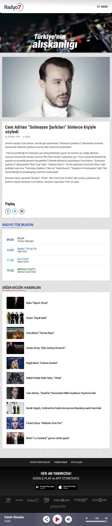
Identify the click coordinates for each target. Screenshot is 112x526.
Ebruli (20, 238)
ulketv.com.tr (19, 500)
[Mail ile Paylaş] (22, 211)
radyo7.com (33, 500)
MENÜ (104, 6)
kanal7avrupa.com (46, 500)
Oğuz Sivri (22, 251)
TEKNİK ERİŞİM (61, 462)
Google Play (45, 487)
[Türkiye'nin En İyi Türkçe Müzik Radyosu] (56, 42)
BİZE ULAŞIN (76, 462)
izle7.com (99, 500)
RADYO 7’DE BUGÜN (17, 224)
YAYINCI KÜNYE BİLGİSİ (40, 462)
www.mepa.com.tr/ (81, 500)
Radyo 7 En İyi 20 (26, 248)
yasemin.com (58, 507)
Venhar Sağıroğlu (25, 241)
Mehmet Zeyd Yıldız (26, 271)
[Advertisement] (56, 23)
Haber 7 (62, 500)
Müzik (28, 137)
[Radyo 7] (13, 7)
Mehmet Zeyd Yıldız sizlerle (33, 269)
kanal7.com (8, 500)
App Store (67, 487)
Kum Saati (23, 259)
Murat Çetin (22, 261)
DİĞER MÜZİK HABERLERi (21, 287)
